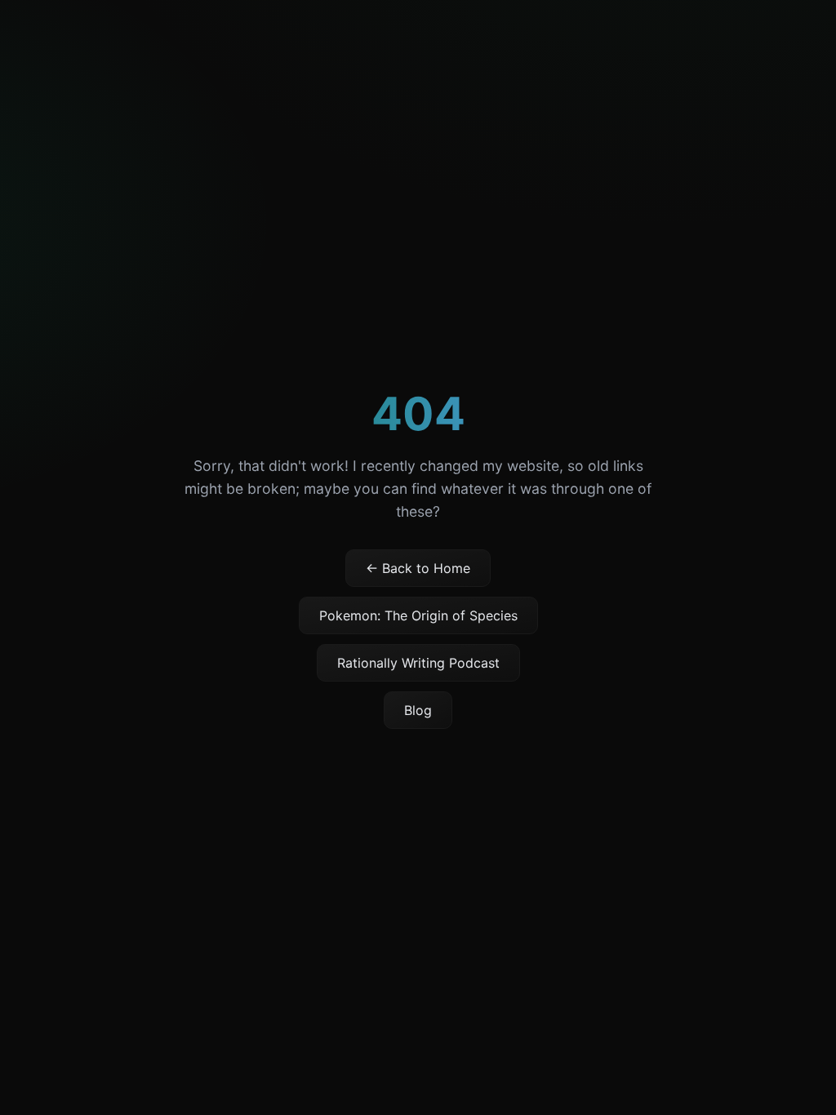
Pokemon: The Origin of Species (418, 615)
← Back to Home (418, 568)
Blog (418, 710)
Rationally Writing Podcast (418, 663)
